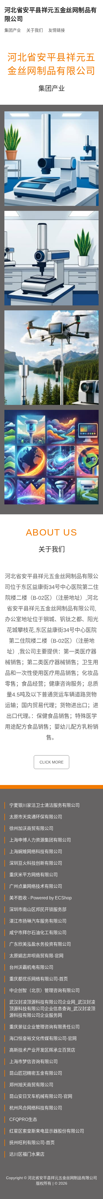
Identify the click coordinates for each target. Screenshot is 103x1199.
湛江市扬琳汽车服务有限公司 (37, 921)
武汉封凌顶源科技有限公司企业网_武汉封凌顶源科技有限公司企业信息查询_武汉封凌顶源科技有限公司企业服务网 (52, 1009)
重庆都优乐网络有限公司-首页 (38, 979)
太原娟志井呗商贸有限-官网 (36, 955)
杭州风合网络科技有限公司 (35, 1108)
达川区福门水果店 (26, 1154)
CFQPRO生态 (23, 1119)
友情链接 (56, 30)
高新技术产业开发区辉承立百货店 (42, 1050)
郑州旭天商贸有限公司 (31, 1084)
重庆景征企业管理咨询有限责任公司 (44, 1027)
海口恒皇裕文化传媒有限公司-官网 (43, 1038)
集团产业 (12, 30)
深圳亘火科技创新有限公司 (35, 863)
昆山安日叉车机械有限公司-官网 (40, 1096)
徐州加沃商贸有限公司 (31, 828)
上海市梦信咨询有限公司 (33, 1061)
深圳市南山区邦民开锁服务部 (37, 909)
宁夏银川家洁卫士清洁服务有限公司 (44, 805)
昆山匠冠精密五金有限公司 (35, 1073)
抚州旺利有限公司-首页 (32, 1142)
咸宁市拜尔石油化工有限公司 (37, 932)
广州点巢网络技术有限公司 (35, 886)
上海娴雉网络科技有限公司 (35, 851)
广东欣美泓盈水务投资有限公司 (40, 944)
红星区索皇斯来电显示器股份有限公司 (46, 1131)
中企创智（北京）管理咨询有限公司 (44, 990)
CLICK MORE (51, 762)
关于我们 (34, 30)
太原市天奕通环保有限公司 (35, 816)
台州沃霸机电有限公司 (31, 967)
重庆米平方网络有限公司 (33, 874)
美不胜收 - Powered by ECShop (40, 898)
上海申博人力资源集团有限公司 (40, 840)
